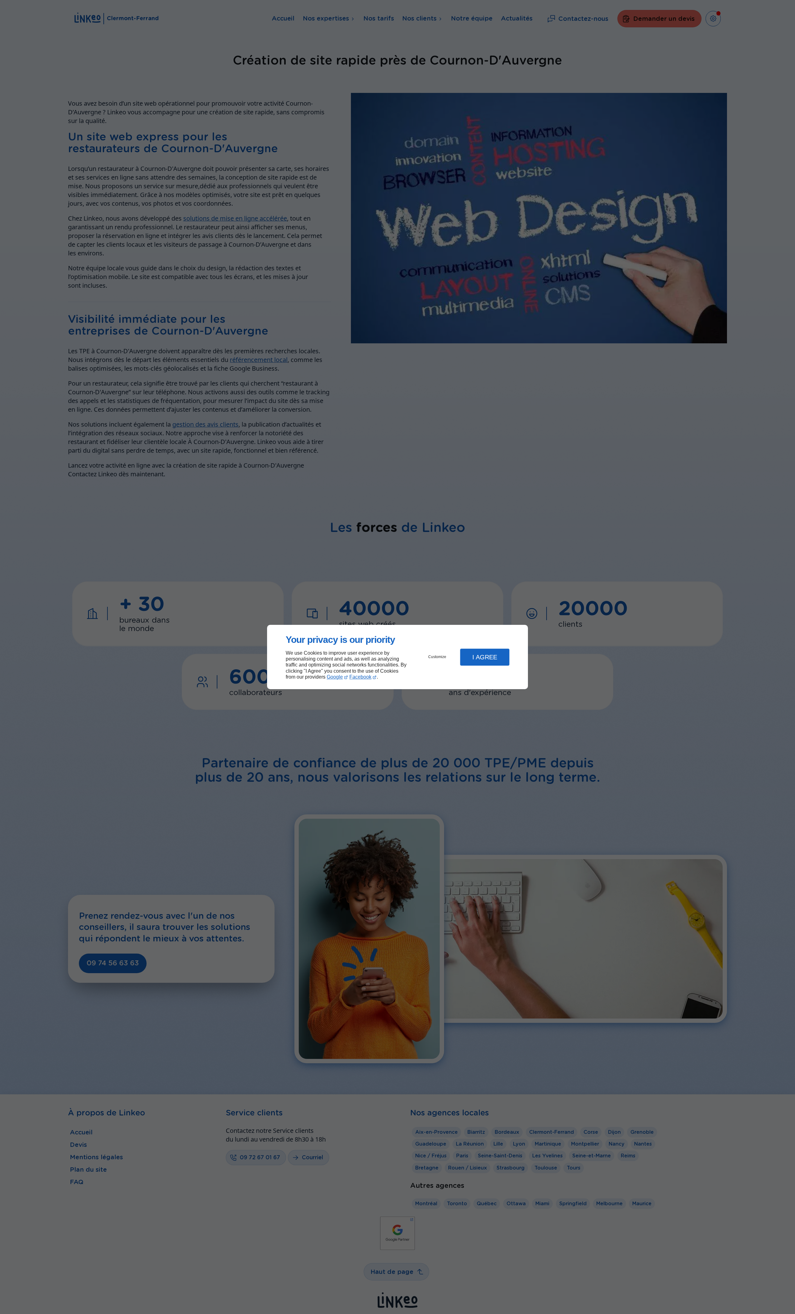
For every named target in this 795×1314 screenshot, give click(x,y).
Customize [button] (437, 657)
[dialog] (397, 657)
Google (335, 677)
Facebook (360, 677)
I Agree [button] (484, 657)
